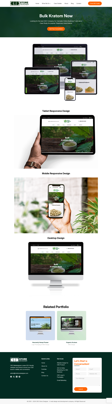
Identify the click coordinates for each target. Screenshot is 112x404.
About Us (44, 366)
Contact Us (44, 375)
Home (37, 3)
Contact (78, 3)
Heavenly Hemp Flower (40, 342)
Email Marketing (61, 380)
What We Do (46, 3)
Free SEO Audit (95, 3)
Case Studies (58, 3)
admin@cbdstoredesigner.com (19, 373)
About (66, 3)
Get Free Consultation (56, 29)
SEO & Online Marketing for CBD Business (62, 370)
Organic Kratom (71, 342)
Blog (72, 3)
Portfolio (44, 369)
